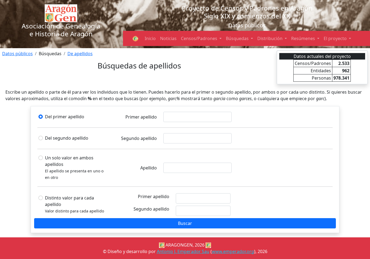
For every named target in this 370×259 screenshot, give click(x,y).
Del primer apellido (64, 117)
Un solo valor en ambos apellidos (69, 161)
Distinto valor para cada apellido (69, 201)
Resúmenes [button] (303, 38)
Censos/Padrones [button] (199, 38)
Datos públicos (17, 54)
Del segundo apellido (66, 138)
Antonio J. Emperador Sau (183, 251)
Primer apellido (141, 117)
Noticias (168, 38)
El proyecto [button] (336, 38)
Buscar (185, 223)
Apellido (148, 168)
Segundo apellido (139, 138)
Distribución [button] (270, 38)
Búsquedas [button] (238, 38)
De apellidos (80, 54)
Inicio (150, 38)
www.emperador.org (233, 251)
